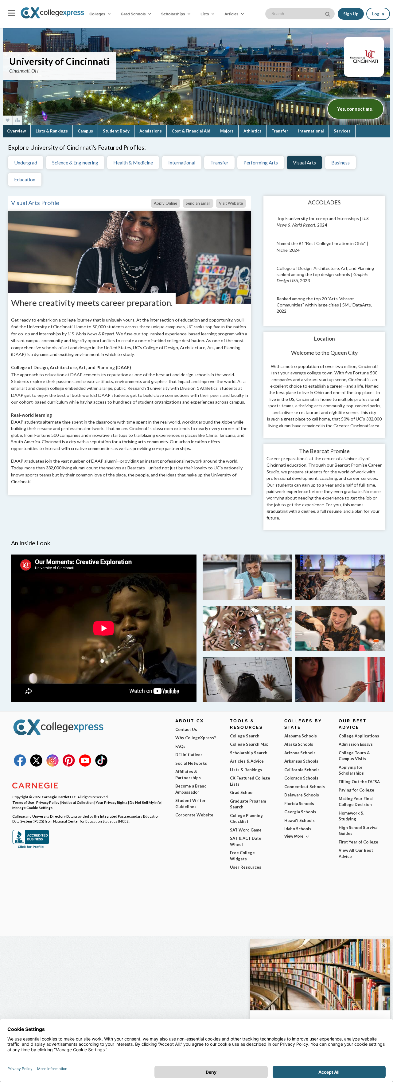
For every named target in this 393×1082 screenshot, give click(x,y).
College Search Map (249, 744)
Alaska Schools (298, 744)
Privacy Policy (47, 802)
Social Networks (191, 763)
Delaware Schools (301, 794)
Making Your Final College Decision (356, 801)
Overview (16, 130)
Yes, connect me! (355, 109)
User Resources (245, 867)
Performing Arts (260, 162)
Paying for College (356, 790)
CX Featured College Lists (250, 781)
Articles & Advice (247, 761)
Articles (231, 14)
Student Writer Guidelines (190, 803)
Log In (378, 13)
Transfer (279, 130)
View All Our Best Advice (356, 853)
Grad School (242, 792)
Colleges (97, 14)
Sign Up (350, 13)
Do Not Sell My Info (145, 802)
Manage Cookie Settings (32, 807)
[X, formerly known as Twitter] (36, 765)
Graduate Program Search (248, 804)
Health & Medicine (133, 162)
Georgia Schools (300, 811)
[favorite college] (7, 120)
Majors (227, 130)
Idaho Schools (297, 828)
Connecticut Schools (304, 786)
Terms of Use (23, 802)
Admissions (150, 130)
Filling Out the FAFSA (359, 781)
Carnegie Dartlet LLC (59, 797)
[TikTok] (101, 765)
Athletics (252, 130)
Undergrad (25, 162)
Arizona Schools (300, 752)
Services (342, 130)
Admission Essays (356, 744)
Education (24, 179)
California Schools (302, 769)
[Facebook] (20, 765)
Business (340, 162)
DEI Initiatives (189, 754)
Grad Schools (133, 14)
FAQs (180, 746)
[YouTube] (85, 765)
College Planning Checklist (246, 818)
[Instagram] (52, 765)
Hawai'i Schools (299, 820)
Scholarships (173, 14)
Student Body (116, 130)
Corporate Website (194, 814)
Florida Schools (299, 803)
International (311, 130)
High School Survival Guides (359, 830)
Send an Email (198, 203)
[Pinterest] (68, 765)
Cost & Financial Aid (191, 130)
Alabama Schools (300, 735)
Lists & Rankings (52, 130)
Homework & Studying (351, 816)
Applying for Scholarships (351, 770)
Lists (205, 14)
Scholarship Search (248, 752)
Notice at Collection (77, 802)
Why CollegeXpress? (195, 737)
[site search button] (328, 13)
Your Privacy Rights (111, 802)
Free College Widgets (242, 855)
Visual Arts (304, 162)
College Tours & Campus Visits (354, 755)
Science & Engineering (75, 162)
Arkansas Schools (301, 761)
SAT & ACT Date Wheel (245, 841)
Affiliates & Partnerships (188, 774)
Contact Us (186, 729)
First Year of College (358, 841)
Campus (85, 130)
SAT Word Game (246, 829)
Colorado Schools (301, 778)
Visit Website (231, 203)
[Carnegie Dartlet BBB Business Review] (30, 847)
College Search (244, 735)
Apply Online (165, 203)
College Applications (359, 735)
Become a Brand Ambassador (191, 789)
